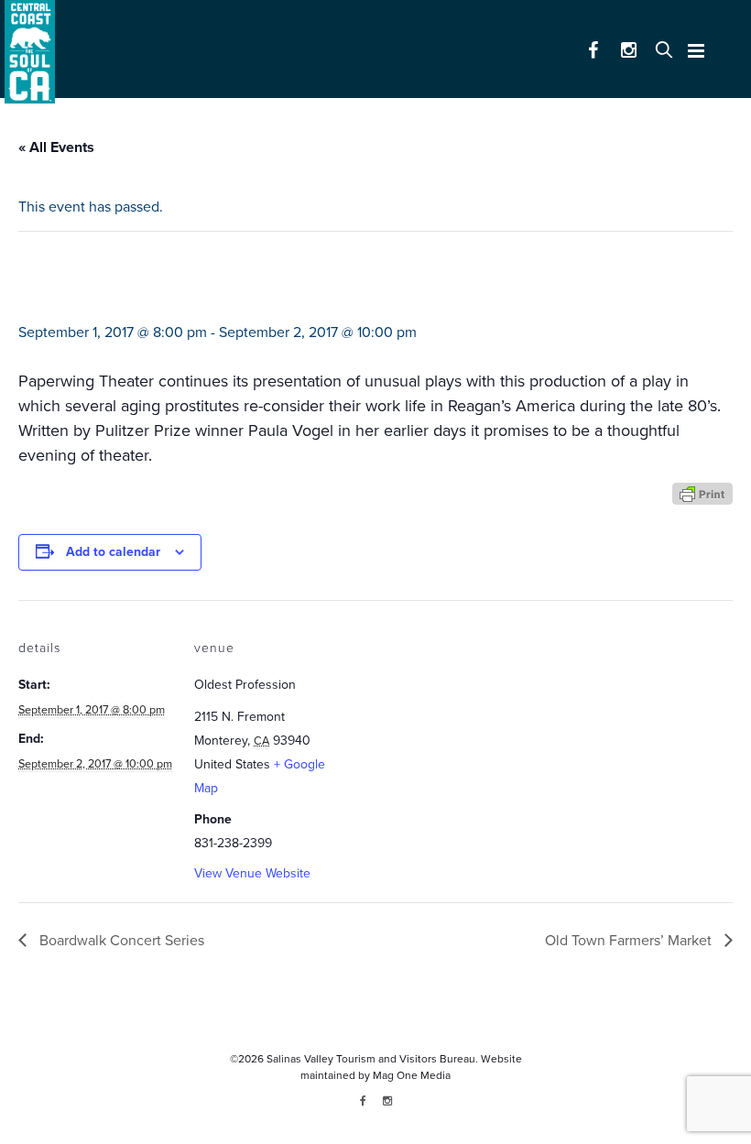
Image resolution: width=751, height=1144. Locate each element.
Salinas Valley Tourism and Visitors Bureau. (371, 1058)
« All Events (56, 147)
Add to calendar (113, 552)
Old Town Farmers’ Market (630, 941)
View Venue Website (252, 873)
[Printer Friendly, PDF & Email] (702, 492)
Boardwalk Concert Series (120, 941)
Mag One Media (412, 1075)
